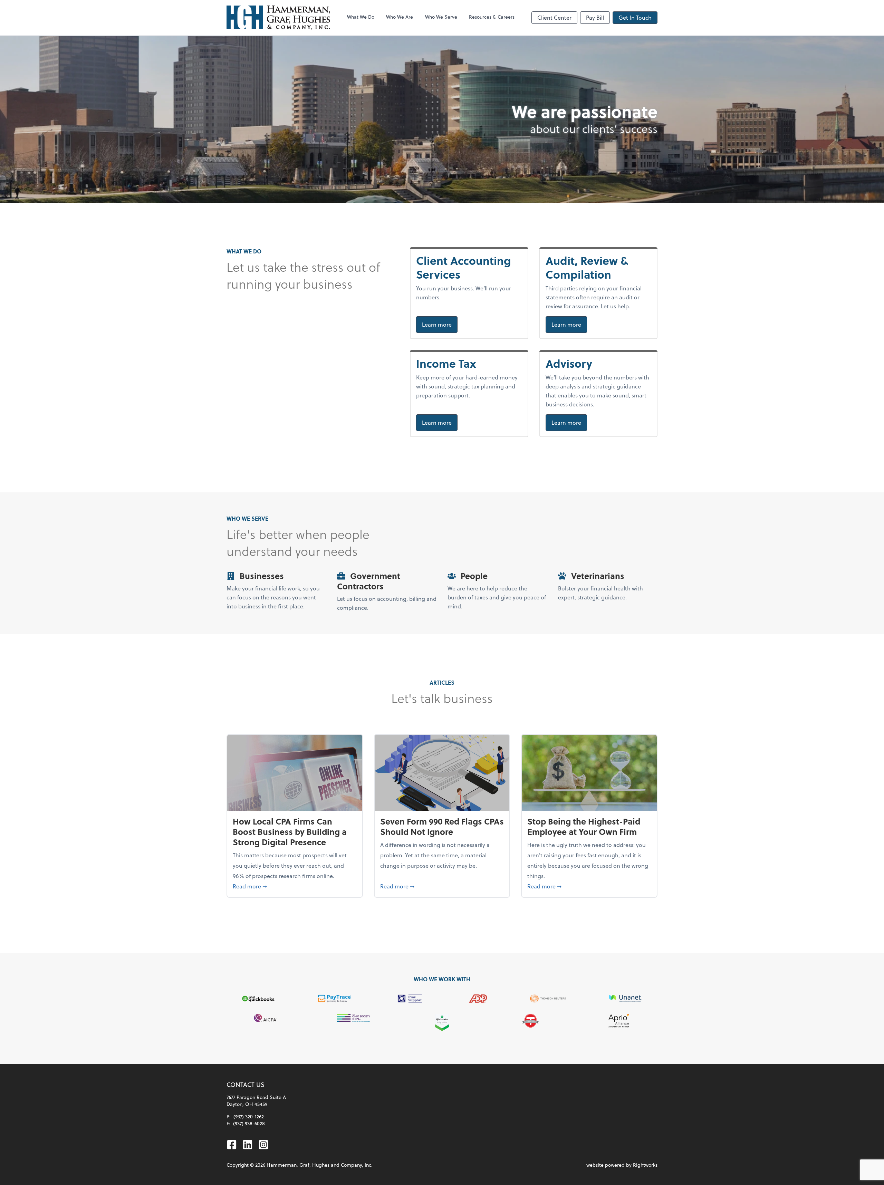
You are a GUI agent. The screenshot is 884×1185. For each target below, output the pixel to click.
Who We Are (399, 16)
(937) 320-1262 (248, 1116)
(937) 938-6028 (249, 1123)
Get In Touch (635, 17)
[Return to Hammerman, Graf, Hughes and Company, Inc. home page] (278, 18)
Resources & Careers (492, 16)
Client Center (554, 17)
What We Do (360, 16)
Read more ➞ (295, 886)
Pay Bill (595, 17)
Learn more (440, 324)
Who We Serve (441, 16)
